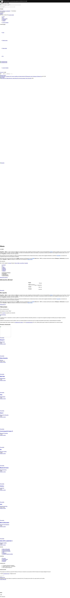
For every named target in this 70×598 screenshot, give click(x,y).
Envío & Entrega (3, 314)
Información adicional (4, 277)
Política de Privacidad (6, 549)
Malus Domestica (4, 358)
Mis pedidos (4, 560)
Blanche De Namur (4, 467)
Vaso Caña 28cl (28, 78)
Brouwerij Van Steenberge (4, 524)
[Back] (1, 74)
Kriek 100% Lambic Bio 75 (6, 540)
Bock (16, 263)
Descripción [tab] (4, 273)
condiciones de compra (19, 322)
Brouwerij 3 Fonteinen (4, 433)
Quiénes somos (4, 40)
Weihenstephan (2, 378)
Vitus (1, 394)
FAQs (3, 552)
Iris (0, 449)
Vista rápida (2, 337)
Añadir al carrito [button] (3, 343)
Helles (33, 258)
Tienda (9, 73)
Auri (1, 504)
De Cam (1, 360)
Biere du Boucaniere (4, 522)
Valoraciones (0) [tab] (5, 274)
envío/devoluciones (29, 322)
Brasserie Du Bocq (3, 469)
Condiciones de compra (6, 551)
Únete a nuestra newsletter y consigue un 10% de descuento (35, 25)
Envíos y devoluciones (6, 550)
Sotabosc (2, 486)
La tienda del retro (6, 573)
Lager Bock (22, 263)
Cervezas (9, 263)
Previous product (3, 75)
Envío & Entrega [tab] (5, 275)
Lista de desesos (5, 559)
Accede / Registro (5, 67)
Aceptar (1, 579)
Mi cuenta (4, 558)
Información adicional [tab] (6, 272)
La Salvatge (2, 488)
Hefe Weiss (2, 376)
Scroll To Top (2, 577)
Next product (2, 77)
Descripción (2, 290)
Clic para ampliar (3, 161)
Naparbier (26, 263)
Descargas (4, 561)
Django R (2, 339)
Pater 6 (1, 412)
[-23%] (5, 501)
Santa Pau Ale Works (3, 506)
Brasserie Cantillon (3, 451)
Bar (2, 56)
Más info (4, 579)
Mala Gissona (2, 341)
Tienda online (4, 48)
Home (5, 73)
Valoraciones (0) (3, 304)
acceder (3, 312)
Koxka (51, 251)
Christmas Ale (39, 76)
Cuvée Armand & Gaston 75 (6, 431)
